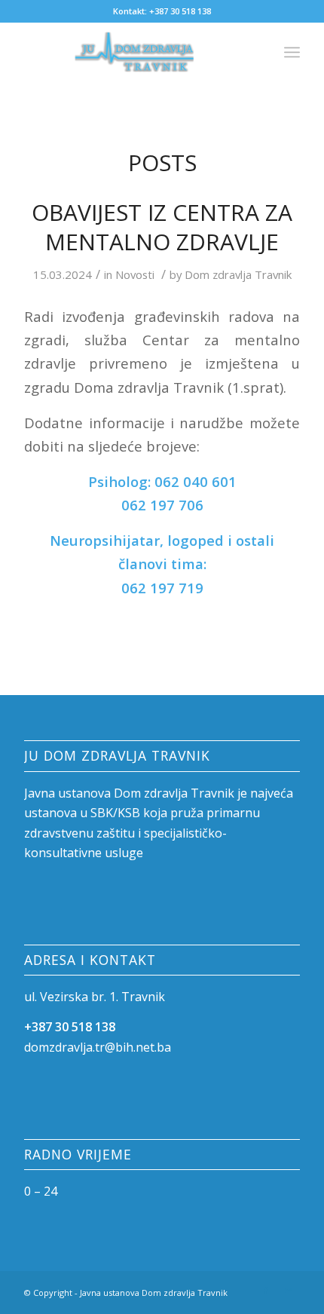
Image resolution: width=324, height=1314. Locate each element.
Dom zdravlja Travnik (238, 274)
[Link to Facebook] (266, 1290)
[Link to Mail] (288, 1290)
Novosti (134, 274)
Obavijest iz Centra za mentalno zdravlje (162, 227)
